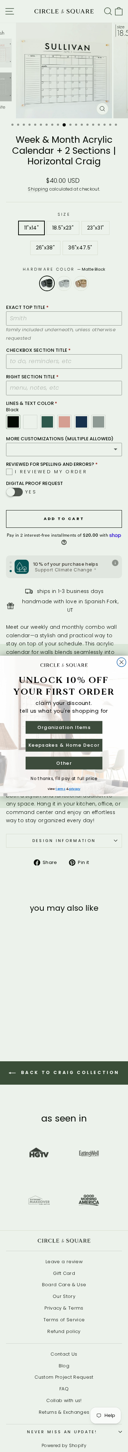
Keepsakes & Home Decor (64, 745)
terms (60, 788)
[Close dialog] (121, 662)
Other (64, 763)
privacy (74, 788)
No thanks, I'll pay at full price (64, 779)
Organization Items (64, 727)
